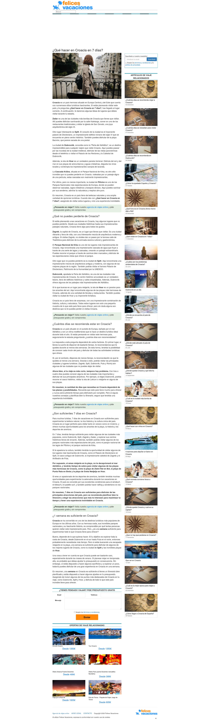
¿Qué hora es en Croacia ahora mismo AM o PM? (141, 209)
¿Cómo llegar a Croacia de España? (140, 613)
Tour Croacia (93, 646)
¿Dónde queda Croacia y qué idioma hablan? (140, 371)
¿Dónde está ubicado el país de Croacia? (138, 344)
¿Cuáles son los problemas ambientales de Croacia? (136, 263)
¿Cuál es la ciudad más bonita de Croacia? (138, 399)
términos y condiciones (91, 612)
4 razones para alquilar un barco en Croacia (139, 452)
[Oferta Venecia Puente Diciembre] (68, 659)
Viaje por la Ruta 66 (58, 697)
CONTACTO (87, 713)
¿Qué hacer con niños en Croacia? (139, 426)
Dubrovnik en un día (133, 289)
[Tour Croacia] (105, 633)
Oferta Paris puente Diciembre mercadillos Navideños (102, 673)
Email (59, 595)
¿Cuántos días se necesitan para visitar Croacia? (141, 129)
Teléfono (94, 595)
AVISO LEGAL (76, 713)
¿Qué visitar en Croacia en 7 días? (139, 236)
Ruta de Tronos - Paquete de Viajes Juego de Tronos (103, 698)
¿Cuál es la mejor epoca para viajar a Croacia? (140, 586)
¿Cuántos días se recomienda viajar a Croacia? (140, 101)
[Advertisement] (105, 31)
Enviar (87, 617)
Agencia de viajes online (60, 713)
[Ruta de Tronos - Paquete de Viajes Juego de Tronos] (105, 687)
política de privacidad (132, 65)
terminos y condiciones (143, 63)
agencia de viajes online (97, 207)
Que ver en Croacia (133, 560)
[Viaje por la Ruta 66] (68, 689)
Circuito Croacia (57, 646)
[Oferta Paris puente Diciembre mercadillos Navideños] (105, 659)
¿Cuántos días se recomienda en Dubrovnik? (138, 156)
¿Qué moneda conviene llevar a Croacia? (138, 480)
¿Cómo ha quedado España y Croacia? (141, 183)
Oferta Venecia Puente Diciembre (63, 672)
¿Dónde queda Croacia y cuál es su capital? (139, 508)
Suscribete (151, 59)
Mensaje (58, 600)
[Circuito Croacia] (68, 641)
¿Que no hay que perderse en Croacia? (141, 535)
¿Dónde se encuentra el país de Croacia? (138, 316)
